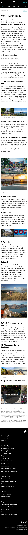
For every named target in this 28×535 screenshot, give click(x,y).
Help (25, 6)
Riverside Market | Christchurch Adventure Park (12, 117)
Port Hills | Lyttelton (5, 319)
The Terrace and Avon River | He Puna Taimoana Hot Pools (13, 191)
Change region (5, 438)
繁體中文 (3, 440)
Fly (14, 6)
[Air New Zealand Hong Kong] (14, 2)
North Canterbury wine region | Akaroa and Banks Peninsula (12, 376)
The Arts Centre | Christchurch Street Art (10, 238)
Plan (2, 6)
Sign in (25, 2)
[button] (1, 2)
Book (8, 6)
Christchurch (11, 394)
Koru (19, 6)
